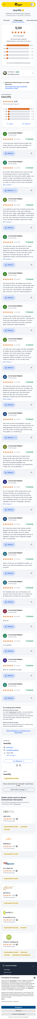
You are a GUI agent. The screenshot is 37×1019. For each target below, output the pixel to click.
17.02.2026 (17, 312)
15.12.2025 (17, 345)
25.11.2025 (17, 168)
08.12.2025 (17, 242)
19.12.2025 (17, 452)
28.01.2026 (17, 205)
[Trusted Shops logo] (18, 4)
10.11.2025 (17, 587)
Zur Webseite (17, 761)
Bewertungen (7, 975)
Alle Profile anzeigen (18, 790)
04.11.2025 (17, 690)
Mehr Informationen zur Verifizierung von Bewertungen (18, 731)
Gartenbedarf (23, 952)
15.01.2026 (17, 419)
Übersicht (6, 20)
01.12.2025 (17, 382)
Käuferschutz (7, 972)
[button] (4, 4)
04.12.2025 (17, 665)
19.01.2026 (17, 641)
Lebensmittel (23, 826)
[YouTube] (20, 765)
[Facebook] (17, 765)
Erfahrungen (18, 20)
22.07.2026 (17, 139)
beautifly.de (9, 747)
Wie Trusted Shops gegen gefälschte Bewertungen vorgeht (16, 87)
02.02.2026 (17, 279)
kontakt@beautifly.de (12, 750)
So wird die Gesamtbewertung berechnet (18, 63)
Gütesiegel (7, 969)
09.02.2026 (17, 616)
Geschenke (23, 927)
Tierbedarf (7, 829)
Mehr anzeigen (11, 755)
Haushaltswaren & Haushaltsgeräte (21, 955)
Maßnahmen (12, 712)
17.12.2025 (17, 559)
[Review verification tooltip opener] (23, 10)
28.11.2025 (17, 524)
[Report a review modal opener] (31, 153)
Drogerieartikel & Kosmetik (11, 778)
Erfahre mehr (17, 804)
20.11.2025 (17, 487)
